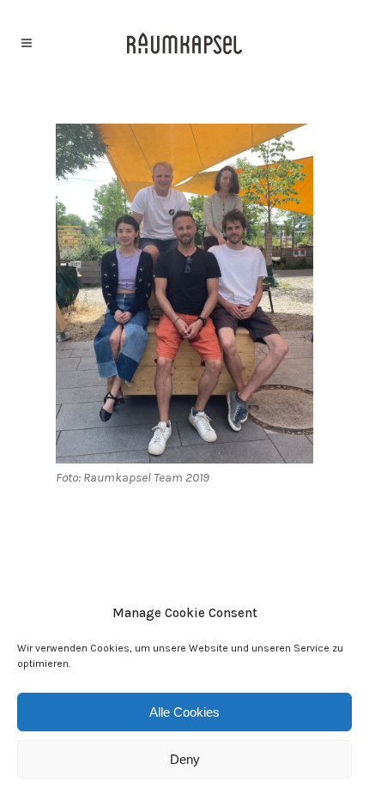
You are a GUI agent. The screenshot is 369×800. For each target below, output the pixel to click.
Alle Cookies (184, 712)
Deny (185, 759)
